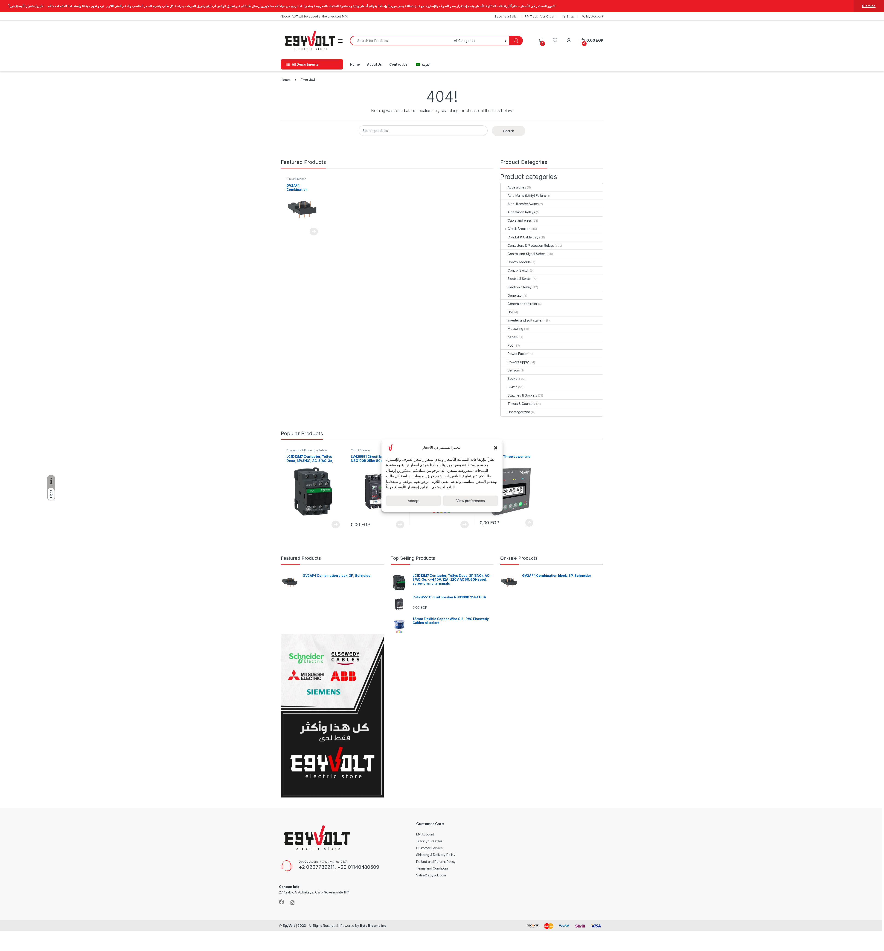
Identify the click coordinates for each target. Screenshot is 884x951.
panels (513, 337)
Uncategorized (519, 412)
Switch (512, 387)
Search (508, 131)
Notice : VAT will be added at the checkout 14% (314, 16)
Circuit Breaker (296, 179)
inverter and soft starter (525, 320)
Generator (515, 295)
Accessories (517, 187)
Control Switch (518, 270)
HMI (510, 312)
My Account (594, 16)
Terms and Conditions (432, 868)
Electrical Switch (520, 279)
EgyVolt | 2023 (295, 926)
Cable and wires (520, 220)
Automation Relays (521, 212)
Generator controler (522, 304)
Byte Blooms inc (373, 926)
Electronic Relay (520, 287)
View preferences (470, 501)
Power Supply (518, 362)
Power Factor (518, 354)
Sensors (514, 370)
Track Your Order (542, 16)
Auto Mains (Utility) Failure (527, 195)
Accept (413, 501)
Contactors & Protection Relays (531, 245)
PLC (511, 345)
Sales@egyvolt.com (431, 875)
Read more (314, 231)
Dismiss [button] (868, 6)
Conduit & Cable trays (524, 237)
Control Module (519, 262)
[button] (495, 447)
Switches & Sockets (522, 395)
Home (355, 64)
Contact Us (398, 64)
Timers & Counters (521, 404)
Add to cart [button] (529, 523)
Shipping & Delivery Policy (435, 855)
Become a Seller (506, 16)
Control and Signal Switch (527, 254)
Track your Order (429, 841)
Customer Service (429, 848)
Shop (570, 16)
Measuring (515, 329)
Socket (513, 378)
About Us (374, 64)
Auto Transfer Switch (523, 204)
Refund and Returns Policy (436, 862)
